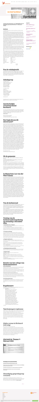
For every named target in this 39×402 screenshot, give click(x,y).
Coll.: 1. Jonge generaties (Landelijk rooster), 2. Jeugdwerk (31, 30)
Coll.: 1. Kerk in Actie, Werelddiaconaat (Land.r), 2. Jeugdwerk (31, 42)
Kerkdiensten (19, 1)
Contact (34, 1)
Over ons (29, 1)
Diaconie (17, 1)
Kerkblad (14, 1)
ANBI (30, 1)
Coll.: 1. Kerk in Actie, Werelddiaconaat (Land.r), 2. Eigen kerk (31, 36)
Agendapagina (22, 1)
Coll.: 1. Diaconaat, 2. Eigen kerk (30, 25)
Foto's (32, 1)
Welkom (12, 1)
